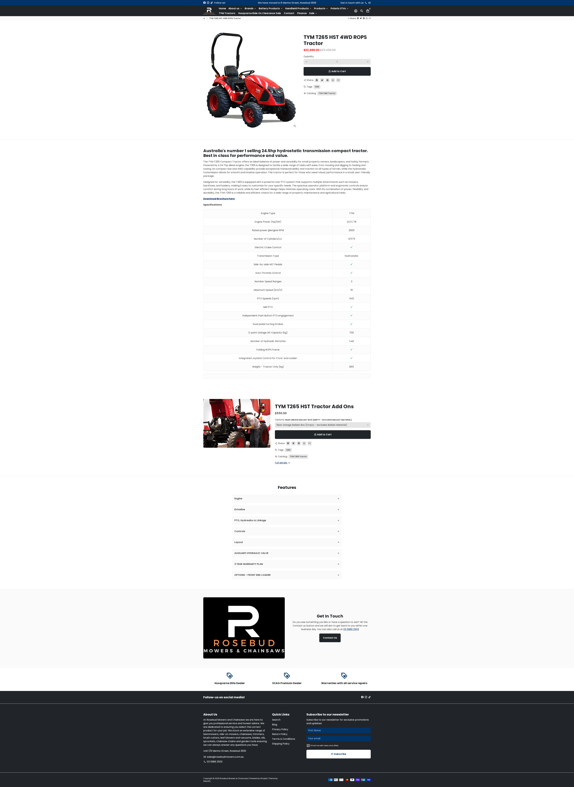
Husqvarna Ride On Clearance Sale (259, 13)
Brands (250, 8)
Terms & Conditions (283, 739)
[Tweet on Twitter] (361, 18)
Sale (313, 13)
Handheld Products (298, 8)
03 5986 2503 (351, 629)
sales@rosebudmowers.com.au (224, 757)
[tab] (287, 498)
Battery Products (271, 8)
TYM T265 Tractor (327, 93)
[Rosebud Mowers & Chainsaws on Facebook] (204, 2)
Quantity (309, 56)
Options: (313, 419)
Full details (282, 462)
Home (222, 8)
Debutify (207, 781)
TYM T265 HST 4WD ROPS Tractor (225, 18)
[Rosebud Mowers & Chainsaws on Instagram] (208, 2)
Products (321, 8)
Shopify (263, 778)
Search (276, 719)
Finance (302, 13)
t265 (317, 86)
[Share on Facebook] (358, 18)
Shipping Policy (281, 743)
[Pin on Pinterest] (364, 18)
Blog (274, 724)
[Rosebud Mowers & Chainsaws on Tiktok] (211, 2)
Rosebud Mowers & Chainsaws (234, 778)
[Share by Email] (370, 18)
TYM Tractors (227, 13)
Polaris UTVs (340, 8)
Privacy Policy (280, 729)
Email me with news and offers (324, 745)
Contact (289, 13)
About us (235, 8)
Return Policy (279, 734)
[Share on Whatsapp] (367, 18)
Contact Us (330, 638)
